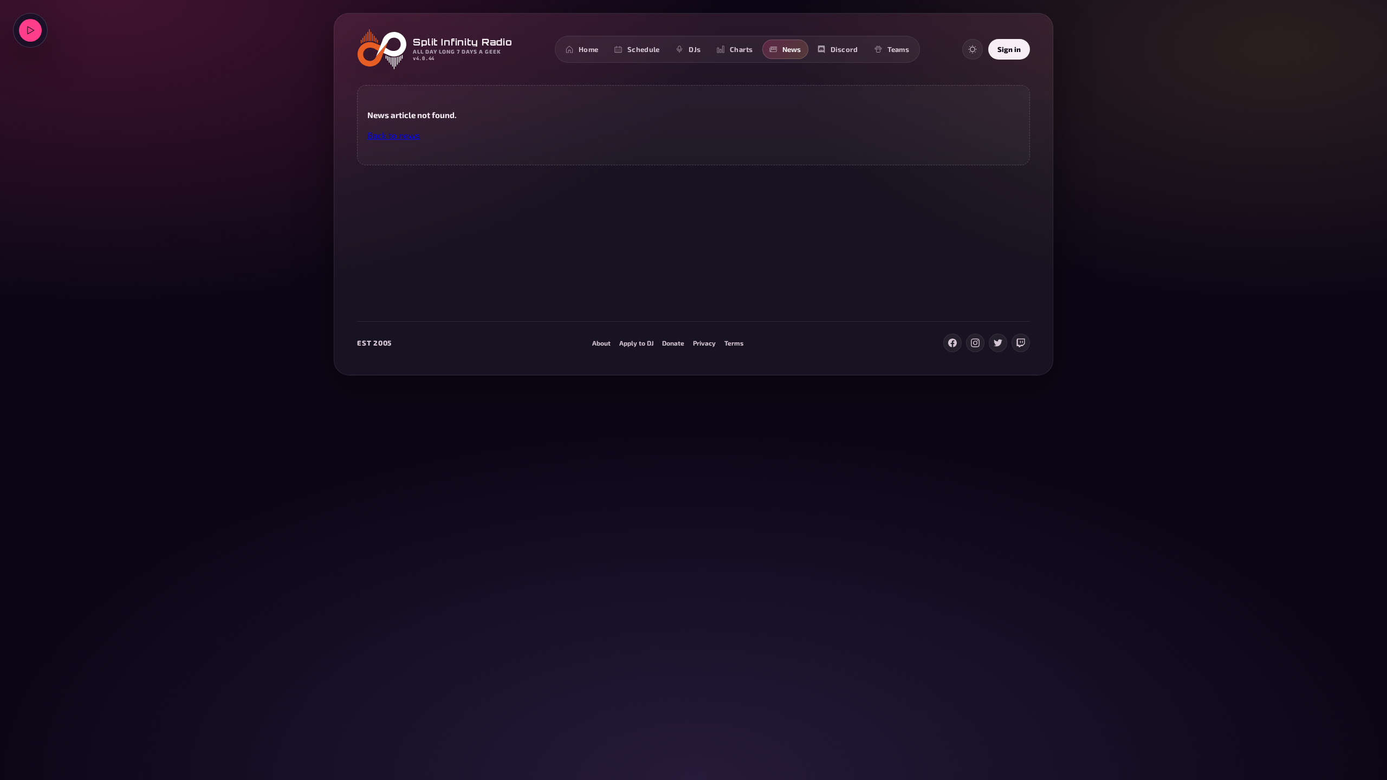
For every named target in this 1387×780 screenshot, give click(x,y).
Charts (741, 49)
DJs (695, 49)
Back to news (393, 135)
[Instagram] (975, 343)
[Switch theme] (972, 49)
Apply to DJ (636, 343)
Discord (844, 49)
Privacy (704, 343)
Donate (673, 343)
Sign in (1009, 49)
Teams (898, 49)
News (791, 49)
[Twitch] (1021, 343)
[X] (998, 343)
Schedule (643, 49)
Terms (733, 343)
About (601, 343)
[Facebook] (952, 343)
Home (588, 49)
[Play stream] (30, 30)
